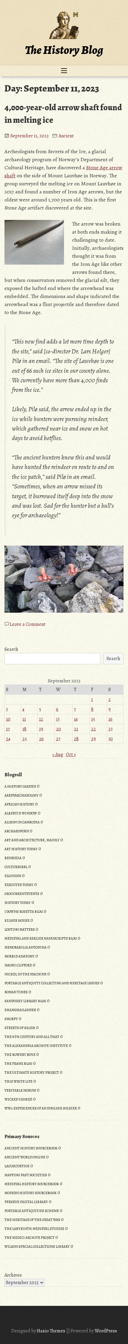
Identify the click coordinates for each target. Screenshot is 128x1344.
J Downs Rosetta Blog (23, 911)
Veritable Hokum (20, 1090)
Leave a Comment (28, 624)
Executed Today (18, 884)
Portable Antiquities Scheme (31, 1210)
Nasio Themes (51, 1331)
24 (8, 738)
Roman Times (16, 992)
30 (110, 738)
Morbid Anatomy (19, 956)
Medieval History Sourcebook (31, 1184)
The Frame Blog (18, 1063)
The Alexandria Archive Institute (36, 1045)
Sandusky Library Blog (25, 1001)
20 (58, 729)
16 (110, 719)
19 (41, 729)
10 (8, 719)
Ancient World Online (24, 1157)
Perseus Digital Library (26, 1201)
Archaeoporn (16, 831)
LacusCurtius (16, 1166)
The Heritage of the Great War (32, 1219)
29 (93, 738)
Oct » (71, 754)
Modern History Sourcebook (30, 1193)
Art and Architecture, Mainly (32, 840)
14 (76, 719)
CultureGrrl (15, 867)
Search (11, 649)
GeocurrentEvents (21, 893)
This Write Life (18, 1081)
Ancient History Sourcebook (30, 1148)
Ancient (66, 136)
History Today (17, 902)
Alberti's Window (20, 813)
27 (58, 738)
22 (93, 729)
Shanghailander (20, 1010)
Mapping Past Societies (25, 1175)
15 (93, 719)
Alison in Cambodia (22, 822)
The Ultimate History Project (31, 1072)
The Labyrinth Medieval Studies (34, 1228)
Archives (13, 1275)
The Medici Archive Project (29, 1237)
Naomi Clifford (18, 965)
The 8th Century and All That (31, 1036)
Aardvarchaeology (21, 795)
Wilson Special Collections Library (37, 1246)
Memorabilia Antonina (25, 947)
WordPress (106, 1331)
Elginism (12, 875)
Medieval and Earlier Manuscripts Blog (40, 938)
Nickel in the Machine (25, 974)
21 (76, 729)
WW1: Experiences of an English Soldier (40, 1108)
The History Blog (64, 50)
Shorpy (11, 1018)
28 (76, 738)
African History (19, 804)
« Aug (57, 754)
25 (24, 738)
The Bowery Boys (19, 1054)
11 (24, 719)
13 (58, 719)
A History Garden (20, 786)
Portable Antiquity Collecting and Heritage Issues (51, 983)
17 (8, 729)
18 (24, 729)
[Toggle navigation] (64, 71)
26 (41, 738)
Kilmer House (16, 920)
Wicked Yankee (18, 1099)
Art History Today (21, 849)
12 (41, 719)
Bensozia (12, 858)
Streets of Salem (19, 1027)
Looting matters (19, 929)
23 (110, 729)
